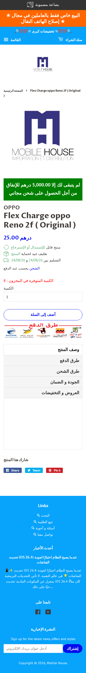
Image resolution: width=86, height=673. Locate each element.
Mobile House (57, 663)
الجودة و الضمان (64, 382)
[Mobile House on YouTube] (48, 613)
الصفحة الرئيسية (13, 91)
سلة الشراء (73, 39)
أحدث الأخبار (43, 548)
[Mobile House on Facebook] (38, 613)
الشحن (34, 268)
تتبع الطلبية (45, 522)
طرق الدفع (69, 360)
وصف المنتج (68, 349)
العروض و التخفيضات (60, 392)
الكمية (8, 288)
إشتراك (73, 648)
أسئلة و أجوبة (45, 528)
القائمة (15, 39)
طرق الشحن (68, 371)
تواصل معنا (45, 534)
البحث (45, 515)
